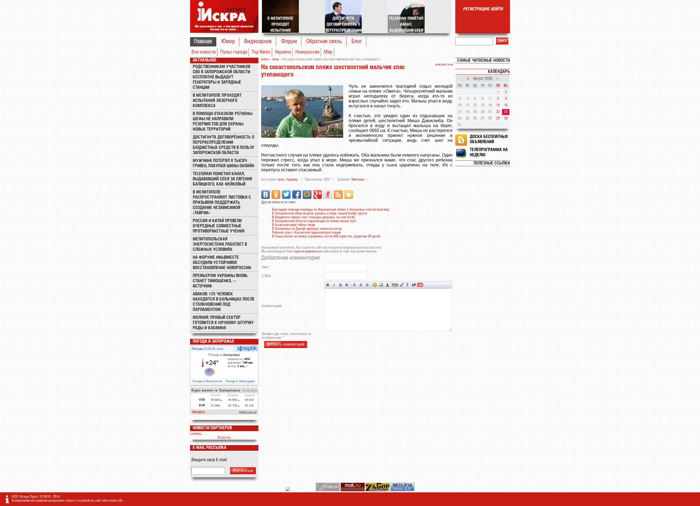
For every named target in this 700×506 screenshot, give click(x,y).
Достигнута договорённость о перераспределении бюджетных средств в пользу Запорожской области (223, 145)
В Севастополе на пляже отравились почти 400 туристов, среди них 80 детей (326, 236)
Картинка (381, 284)
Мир (328, 52)
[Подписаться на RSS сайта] (338, 194)
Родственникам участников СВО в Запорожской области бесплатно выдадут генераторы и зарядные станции (221, 77)
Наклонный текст (334, 284)
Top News (261, 52)
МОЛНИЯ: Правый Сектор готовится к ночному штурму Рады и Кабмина (223, 323)
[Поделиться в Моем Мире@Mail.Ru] (307, 194)
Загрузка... (225, 437)
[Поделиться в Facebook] (296, 194)
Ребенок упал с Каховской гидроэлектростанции (306, 232)
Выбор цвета (387, 284)
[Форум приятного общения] (288, 490)
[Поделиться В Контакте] (265, 194)
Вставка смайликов (375, 284)
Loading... (196, 433)
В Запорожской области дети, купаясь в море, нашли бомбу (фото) (319, 213)
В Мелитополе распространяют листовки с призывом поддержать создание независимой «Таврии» (222, 202)
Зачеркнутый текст (347, 284)
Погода (198, 348)
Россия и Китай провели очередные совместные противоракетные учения (218, 226)
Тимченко (357, 179)
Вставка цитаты (401, 284)
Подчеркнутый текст (340, 284)
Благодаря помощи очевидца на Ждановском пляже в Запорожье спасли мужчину (330, 209)
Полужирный (328, 284)
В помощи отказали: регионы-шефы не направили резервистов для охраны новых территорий (223, 121)
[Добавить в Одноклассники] (276, 194)
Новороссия (307, 52)
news (280, 179)
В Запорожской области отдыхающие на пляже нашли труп (314, 221)
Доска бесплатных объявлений (489, 139)
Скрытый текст (395, 284)
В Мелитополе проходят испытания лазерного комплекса (217, 100)
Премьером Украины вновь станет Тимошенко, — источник (220, 281)
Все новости (203, 52)
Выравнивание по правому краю (367, 284)
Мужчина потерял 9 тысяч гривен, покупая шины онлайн (223, 163)
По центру (361, 284)
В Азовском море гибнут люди (293, 224)
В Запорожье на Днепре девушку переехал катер (307, 228)
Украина (283, 52)
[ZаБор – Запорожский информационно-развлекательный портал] (378, 490)
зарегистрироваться (307, 251)
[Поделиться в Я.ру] (327, 194)
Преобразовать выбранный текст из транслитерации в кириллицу (407, 284)
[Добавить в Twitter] (286, 194)
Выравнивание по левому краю (354, 284)
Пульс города (233, 52)
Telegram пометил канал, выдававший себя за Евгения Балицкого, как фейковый (222, 179)
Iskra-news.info (112, 500)
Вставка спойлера (414, 284)
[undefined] (328, 490)
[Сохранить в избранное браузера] (348, 194)
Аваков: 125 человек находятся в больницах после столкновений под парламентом (224, 302)
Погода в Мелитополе (207, 381)
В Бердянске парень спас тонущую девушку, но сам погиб (313, 217)
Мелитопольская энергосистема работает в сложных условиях (220, 244)
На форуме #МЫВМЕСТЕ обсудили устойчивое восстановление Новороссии (222, 262)
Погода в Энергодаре (240, 381)
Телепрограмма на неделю (489, 152)
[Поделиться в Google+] (317, 194)
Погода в (224, 355)
